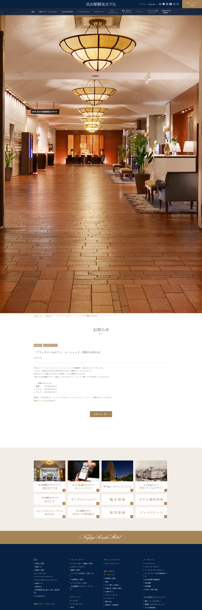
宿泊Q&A (38, 586)
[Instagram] (167, 4)
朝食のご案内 (39, 570)
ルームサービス (40, 573)
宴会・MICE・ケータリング (127, 11)
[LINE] (163, 4)
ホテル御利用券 (150, 607)
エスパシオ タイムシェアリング (46, 580)
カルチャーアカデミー (78, 567)
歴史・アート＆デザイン (153, 601)
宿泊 (32, 12)
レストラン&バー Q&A (79, 583)
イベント (140, 12)
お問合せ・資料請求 (112, 605)
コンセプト (75, 601)
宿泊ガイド (39, 583)
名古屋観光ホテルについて (154, 597)
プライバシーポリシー (152, 567)
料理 (106, 582)
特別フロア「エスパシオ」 (48, 12)
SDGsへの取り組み (151, 589)
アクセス (142, 4)
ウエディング (99, 12)
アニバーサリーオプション (44, 576)
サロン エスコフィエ (112, 11)
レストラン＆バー (84, 12)
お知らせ (48, 316)
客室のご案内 (39, 563)
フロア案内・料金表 (112, 585)
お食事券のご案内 (77, 579)
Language (151, 4)
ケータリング (109, 598)
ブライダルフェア (77, 604)
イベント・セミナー (112, 595)
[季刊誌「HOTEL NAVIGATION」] (160, 4)
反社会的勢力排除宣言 (152, 579)
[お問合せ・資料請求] (174, 4)
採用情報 (148, 586)
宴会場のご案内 (110, 578)
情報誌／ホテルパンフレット (154, 604)
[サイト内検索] (178, 4)
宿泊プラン (39, 567)
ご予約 (192, 4)
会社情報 (148, 583)
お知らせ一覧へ (101, 414)
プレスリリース (150, 563)
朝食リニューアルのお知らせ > (45, 400)
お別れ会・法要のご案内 (113, 588)
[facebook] (170, 4)
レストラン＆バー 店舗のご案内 (82, 563)
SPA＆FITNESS (67, 12)
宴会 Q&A (108, 601)
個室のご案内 (75, 570)
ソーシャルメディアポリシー (154, 570)
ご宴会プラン (109, 591)
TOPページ (38, 316)
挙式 (72, 607)
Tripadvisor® (40, 596)
